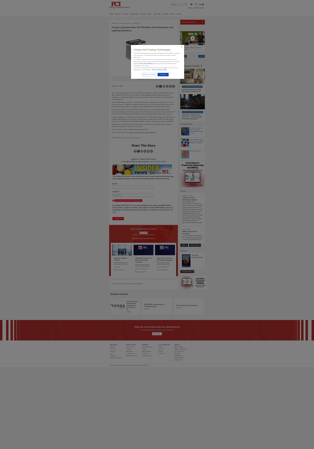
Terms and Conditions (146, 64)
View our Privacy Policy (159, 70)
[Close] (182, 47)
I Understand (163, 74)
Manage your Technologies (149, 74)
